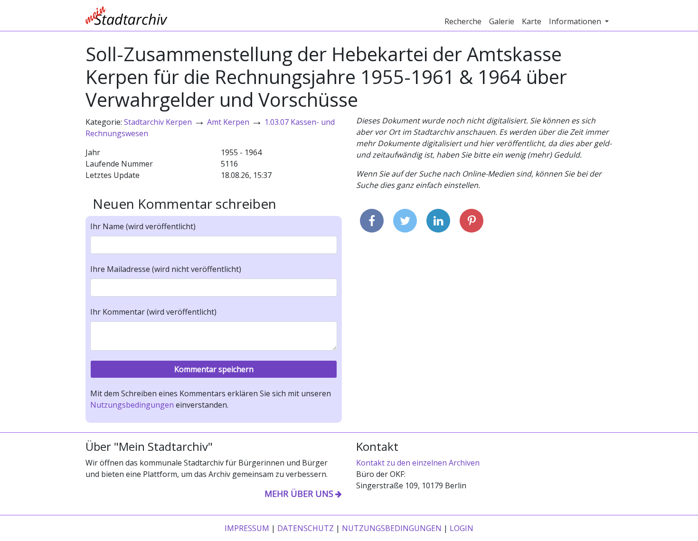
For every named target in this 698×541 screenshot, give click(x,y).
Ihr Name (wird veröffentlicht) (143, 226)
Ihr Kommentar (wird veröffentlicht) (153, 312)
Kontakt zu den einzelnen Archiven (418, 462)
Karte (531, 21)
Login (461, 528)
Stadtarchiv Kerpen (158, 122)
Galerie (501, 21)
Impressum (247, 528)
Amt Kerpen (228, 122)
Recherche (462, 21)
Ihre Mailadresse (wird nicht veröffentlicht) (165, 269)
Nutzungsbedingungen (132, 405)
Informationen (576, 21)
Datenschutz (305, 528)
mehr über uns (298, 493)
